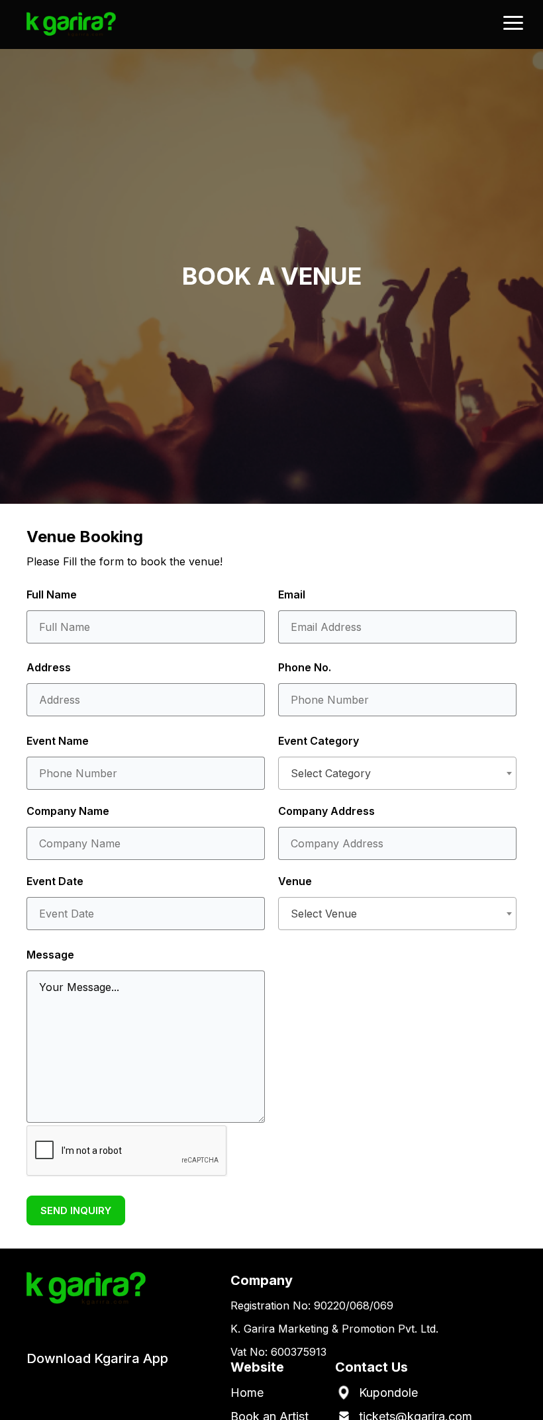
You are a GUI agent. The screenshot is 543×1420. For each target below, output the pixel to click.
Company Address (326, 811)
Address (48, 667)
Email (291, 594)
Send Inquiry (75, 1210)
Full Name (51, 594)
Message (50, 954)
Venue (295, 881)
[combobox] (397, 773)
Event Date (54, 881)
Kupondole (388, 1392)
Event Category (318, 740)
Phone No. (304, 667)
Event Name (57, 740)
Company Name (67, 811)
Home (247, 1392)
